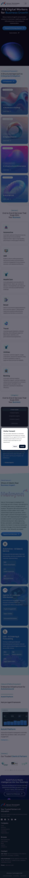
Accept (22, 446)
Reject (15, 446)
